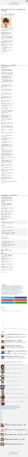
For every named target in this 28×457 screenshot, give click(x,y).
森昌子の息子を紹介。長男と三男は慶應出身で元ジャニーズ (11, 289)
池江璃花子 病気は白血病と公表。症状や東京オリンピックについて (15, 356)
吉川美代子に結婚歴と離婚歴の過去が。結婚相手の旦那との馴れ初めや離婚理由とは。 (13, 362)
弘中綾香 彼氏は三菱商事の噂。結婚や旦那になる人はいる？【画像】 (14, 439)
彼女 (1, 416)
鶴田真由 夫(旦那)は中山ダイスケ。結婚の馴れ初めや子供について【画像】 (14, 389)
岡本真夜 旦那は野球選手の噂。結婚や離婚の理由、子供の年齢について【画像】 (15, 364)
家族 (1, 415)
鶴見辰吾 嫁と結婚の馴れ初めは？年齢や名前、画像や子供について (14, 444)
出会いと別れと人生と (14, 452)
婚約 (1, 413)
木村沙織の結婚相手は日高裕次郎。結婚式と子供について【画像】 (12, 288)
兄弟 (1, 410)
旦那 (1, 417)
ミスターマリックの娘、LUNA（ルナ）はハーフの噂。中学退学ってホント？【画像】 (13, 361)
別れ (1, 412)
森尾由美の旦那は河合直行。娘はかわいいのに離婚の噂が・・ (14, 340)
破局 (1, 420)
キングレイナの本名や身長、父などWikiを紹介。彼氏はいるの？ (11, 290)
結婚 (1, 421)
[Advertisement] (6, 59)
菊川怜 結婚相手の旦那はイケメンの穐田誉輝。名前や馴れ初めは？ (12, 287)
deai (4, 307)
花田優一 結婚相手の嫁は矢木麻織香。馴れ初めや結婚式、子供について (13, 286)
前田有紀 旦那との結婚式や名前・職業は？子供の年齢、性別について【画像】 (10, 407)
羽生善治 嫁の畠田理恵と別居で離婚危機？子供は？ (10, 181)
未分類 (1, 418)
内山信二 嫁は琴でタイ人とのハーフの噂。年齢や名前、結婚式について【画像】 (10, 406)
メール (3, 323)
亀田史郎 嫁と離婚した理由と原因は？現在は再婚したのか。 (14, 345)
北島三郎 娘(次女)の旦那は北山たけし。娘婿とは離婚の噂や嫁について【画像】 (14, 393)
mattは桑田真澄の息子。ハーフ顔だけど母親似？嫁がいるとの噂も (12, 285)
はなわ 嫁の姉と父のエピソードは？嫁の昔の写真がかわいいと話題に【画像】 (14, 401)
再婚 (1, 411)
